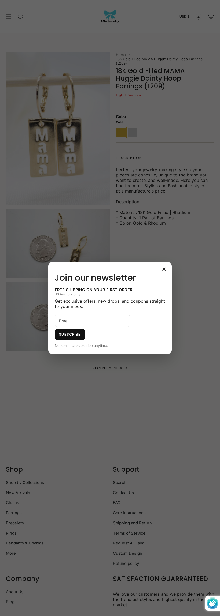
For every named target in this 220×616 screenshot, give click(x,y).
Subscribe (70, 334)
